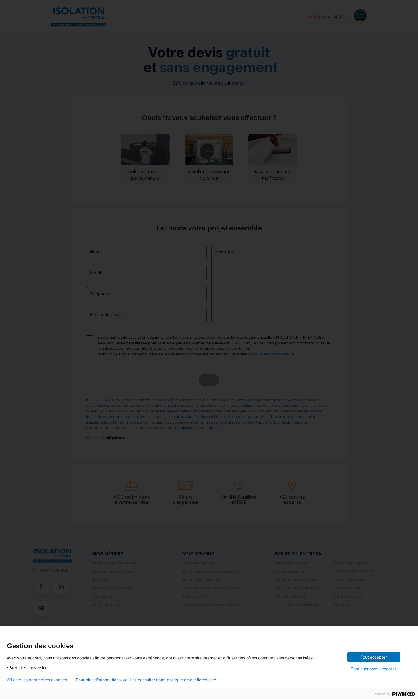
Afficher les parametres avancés (37, 680)
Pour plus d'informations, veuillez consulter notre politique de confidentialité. (146, 680)
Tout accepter (374, 657)
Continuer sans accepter (373, 668)
